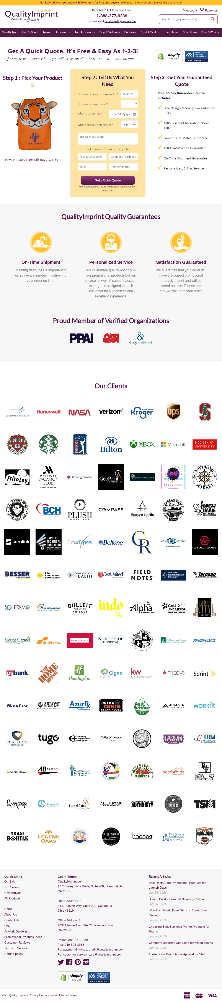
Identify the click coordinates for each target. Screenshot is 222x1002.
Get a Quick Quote (108, 180)
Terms (73, 995)
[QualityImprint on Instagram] (86, 963)
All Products (12, 898)
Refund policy (13, 954)
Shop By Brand (29, 32)
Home (8, 909)
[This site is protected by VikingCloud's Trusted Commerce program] (196, 56)
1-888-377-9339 (111, 15)
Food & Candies (150, 32)
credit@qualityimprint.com (106, 949)
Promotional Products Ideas (23, 937)
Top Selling (38, 40)
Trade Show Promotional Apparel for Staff (177, 954)
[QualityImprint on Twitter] (61, 963)
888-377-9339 (78, 940)
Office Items (190, 32)
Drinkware (130, 32)
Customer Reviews (17, 942)
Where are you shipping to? (95, 125)
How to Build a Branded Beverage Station (177, 899)
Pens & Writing (210, 32)
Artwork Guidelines (17, 931)
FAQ (7, 925)
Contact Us (12, 920)
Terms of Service (15, 948)
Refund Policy (58, 995)
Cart (215, 40)
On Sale (6, 40)
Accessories (63, 32)
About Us (10, 914)
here (111, 190)
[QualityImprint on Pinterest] (78, 963)
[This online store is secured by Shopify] (169, 56)
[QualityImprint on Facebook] (69, 963)
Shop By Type (9, 32)
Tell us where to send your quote (108, 149)
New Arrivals (12, 892)
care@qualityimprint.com (120, 21)
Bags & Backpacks (110, 32)
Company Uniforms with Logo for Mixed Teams (181, 942)
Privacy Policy (38, 995)
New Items (21, 40)
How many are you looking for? (98, 94)
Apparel (46, 32)
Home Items (171, 32)
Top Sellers (12, 887)
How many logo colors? (93, 104)
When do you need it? (92, 113)
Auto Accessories (85, 32)
